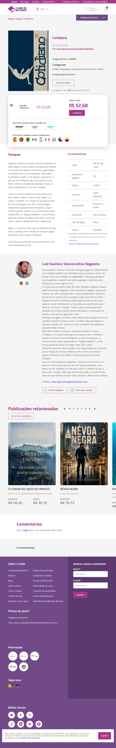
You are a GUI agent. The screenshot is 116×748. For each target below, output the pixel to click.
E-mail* (77, 580)
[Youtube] (29, 724)
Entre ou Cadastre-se (94, 9)
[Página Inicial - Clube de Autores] (17, 10)
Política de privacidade (43, 570)
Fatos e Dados (15, 591)
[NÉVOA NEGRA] (84, 453)
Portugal (24, 1)
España (35, 1)
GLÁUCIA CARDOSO (69, 493)
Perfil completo (56, 390)
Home (11, 18)
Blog (10, 580)
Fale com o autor (84, 390)
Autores (11, 575)
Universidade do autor (43, 585)
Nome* (76, 569)
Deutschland (49, 1)
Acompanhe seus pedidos (95, 1)
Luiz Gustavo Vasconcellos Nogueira (74, 48)
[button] (64, 409)
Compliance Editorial (42, 575)
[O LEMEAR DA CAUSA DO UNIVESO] (32, 453)
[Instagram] (29, 715)
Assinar (80, 594)
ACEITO (104, 735)
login (25, 530)
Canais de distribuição (43, 596)
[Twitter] (11, 715)
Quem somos (14, 585)
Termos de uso (15, 596)
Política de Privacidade (30, 738)
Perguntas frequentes (18, 617)
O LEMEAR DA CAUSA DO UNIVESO (29, 489)
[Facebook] (20, 715)
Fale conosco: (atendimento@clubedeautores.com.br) (32, 622)
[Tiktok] (11, 724)
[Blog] (38, 724)
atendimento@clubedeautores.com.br (84, 244)
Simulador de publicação (48, 601)
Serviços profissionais (43, 580)
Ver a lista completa (21, 416)
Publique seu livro (70, 1)
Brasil (14, 1)
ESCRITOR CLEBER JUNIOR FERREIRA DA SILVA (30, 493)
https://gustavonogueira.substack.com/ (70, 381)
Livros (19, 18)
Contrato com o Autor (18, 601)
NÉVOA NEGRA (69, 489)
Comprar (77, 112)
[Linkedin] (20, 724)
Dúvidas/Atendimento (18, 570)
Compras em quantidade (44, 591)
